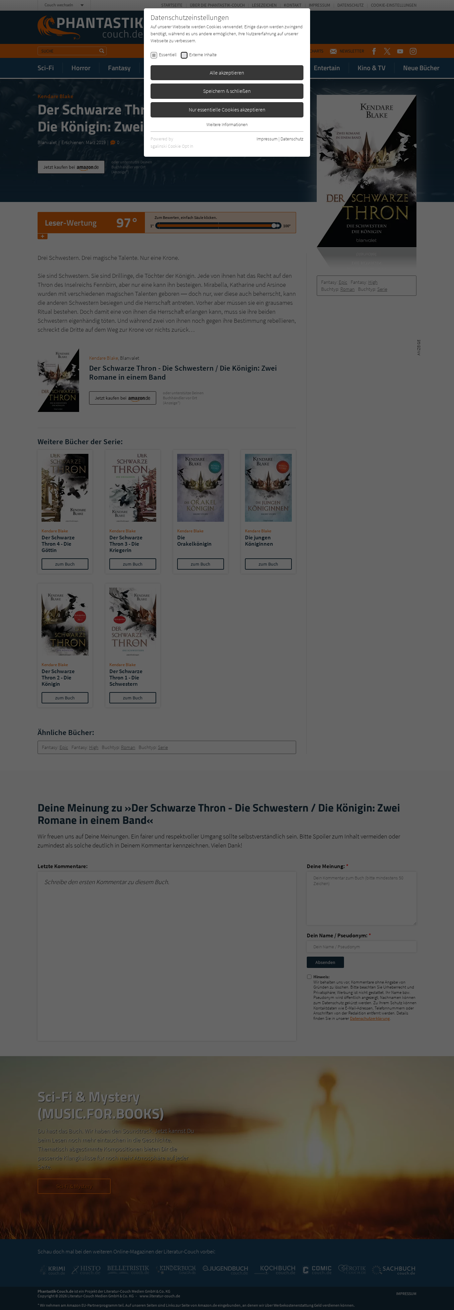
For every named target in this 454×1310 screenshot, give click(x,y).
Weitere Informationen (227, 124)
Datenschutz (292, 139)
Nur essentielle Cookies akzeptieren (227, 109)
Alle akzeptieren (227, 72)
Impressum (267, 139)
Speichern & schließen (227, 91)
